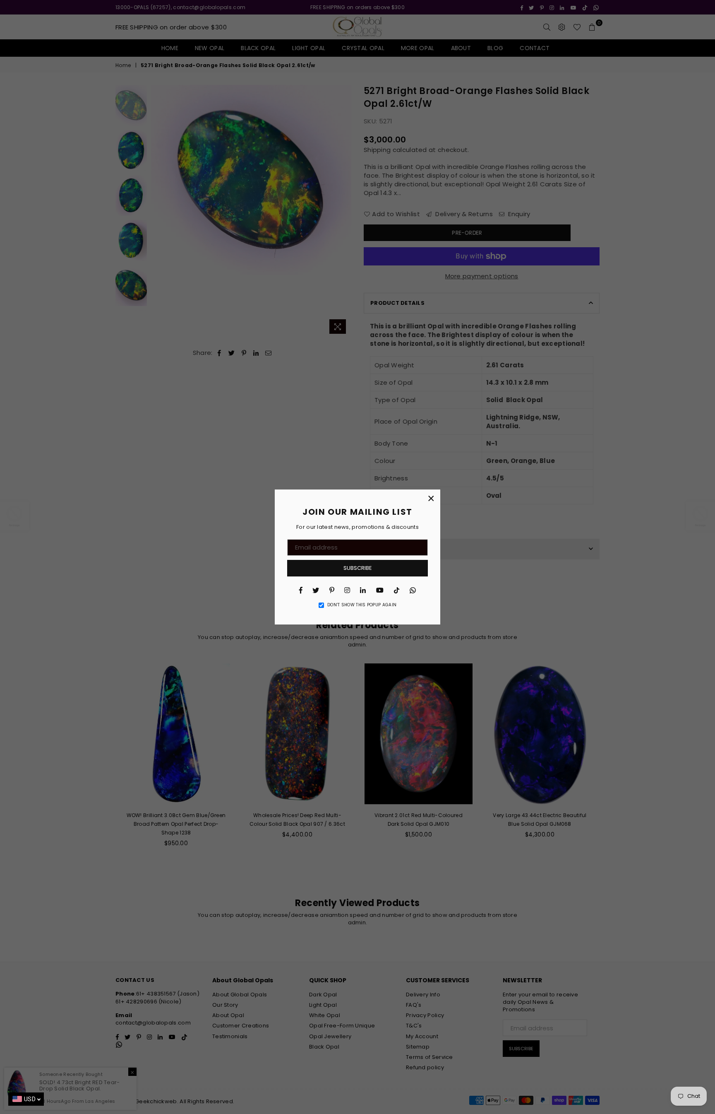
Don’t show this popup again (361, 605)
